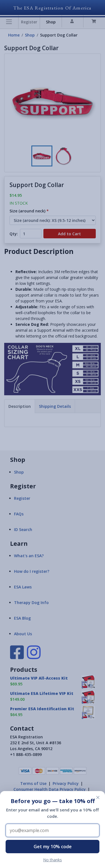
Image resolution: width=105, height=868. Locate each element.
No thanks (52, 859)
